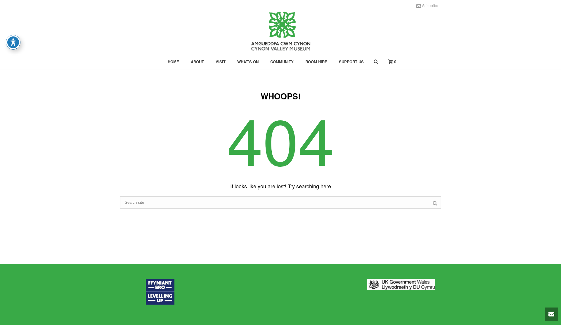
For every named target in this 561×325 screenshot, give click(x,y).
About (197, 61)
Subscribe (430, 5)
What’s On (248, 61)
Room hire (316, 61)
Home (173, 61)
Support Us (351, 61)
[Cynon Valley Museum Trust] (280, 32)
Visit (221, 61)
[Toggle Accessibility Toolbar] (13, 42)
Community (282, 61)
